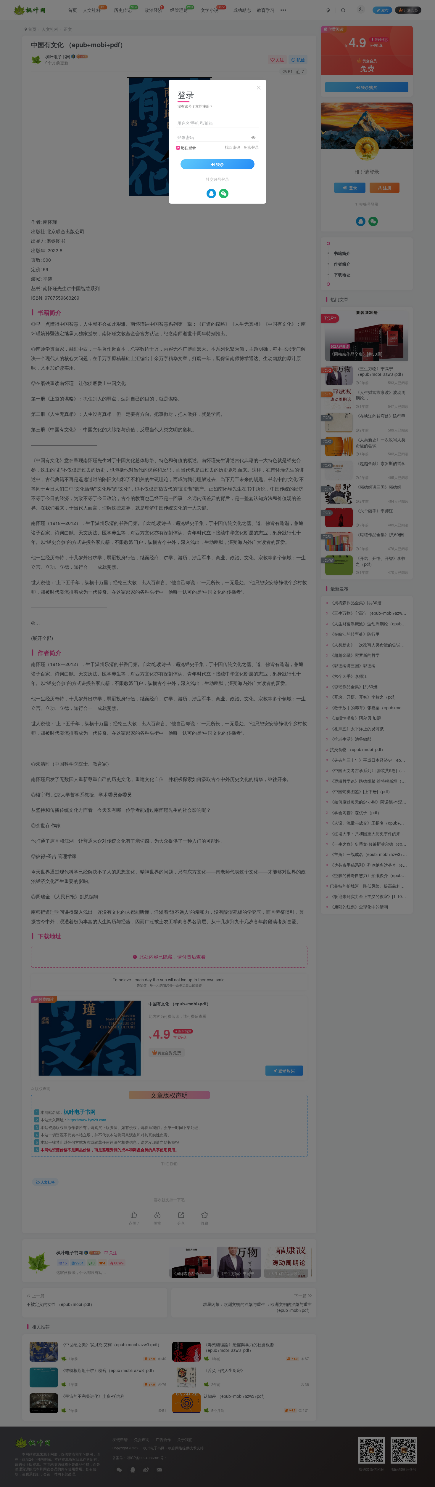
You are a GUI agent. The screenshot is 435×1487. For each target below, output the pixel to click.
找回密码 (232, 147)
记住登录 (188, 147)
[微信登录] (223, 193)
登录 (220, 164)
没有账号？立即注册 (194, 105)
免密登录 (251, 147)
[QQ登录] (211, 193)
